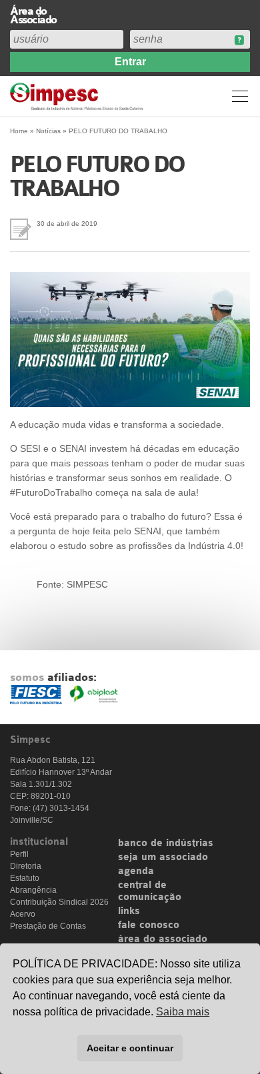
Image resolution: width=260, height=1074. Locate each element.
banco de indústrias (165, 843)
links (129, 911)
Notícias (48, 131)
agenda (136, 871)
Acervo (22, 914)
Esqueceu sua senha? (239, 40)
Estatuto (24, 878)
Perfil (19, 854)
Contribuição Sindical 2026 (59, 902)
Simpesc (78, 96)
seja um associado (163, 857)
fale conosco (148, 925)
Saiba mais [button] (182, 1011)
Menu (240, 96)
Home (19, 131)
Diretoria (25, 866)
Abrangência (33, 890)
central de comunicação (149, 891)
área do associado (162, 939)
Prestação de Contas (48, 926)
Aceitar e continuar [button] (130, 1048)
